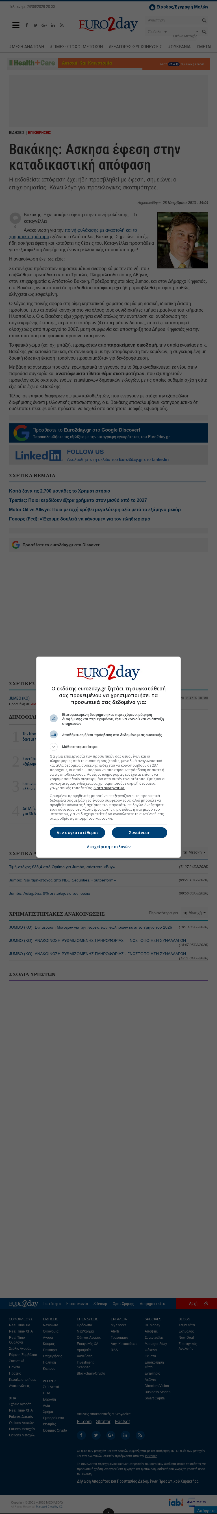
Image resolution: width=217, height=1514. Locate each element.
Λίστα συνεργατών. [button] (109, 788)
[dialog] (108, 757)
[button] (108, 747)
